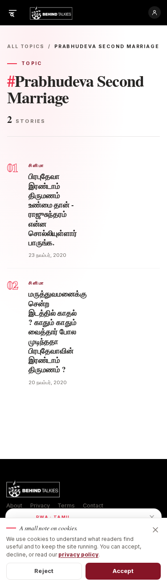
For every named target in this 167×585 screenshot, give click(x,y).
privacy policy (78, 554)
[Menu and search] (12, 12)
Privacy (40, 505)
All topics (26, 46)
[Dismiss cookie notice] (155, 530)
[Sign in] (154, 12)
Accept (123, 570)
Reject (43, 570)
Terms (66, 505)
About (14, 505)
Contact (93, 505)
